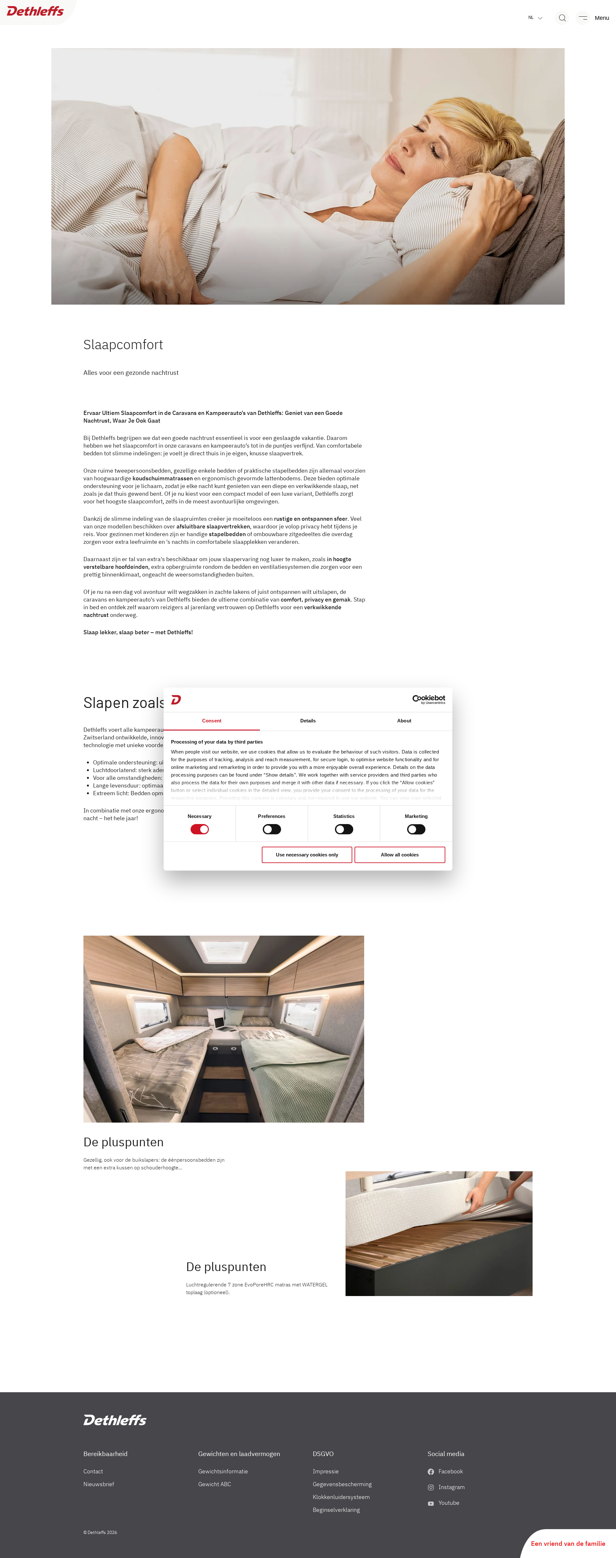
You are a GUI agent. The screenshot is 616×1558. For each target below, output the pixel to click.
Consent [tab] (211, 721)
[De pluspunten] (223, 1029)
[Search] (562, 18)
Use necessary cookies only (307, 855)
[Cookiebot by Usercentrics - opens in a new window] (417, 699)
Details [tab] (308, 721)
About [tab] (404, 721)
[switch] (272, 829)
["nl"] (115, 1420)
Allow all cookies (400, 855)
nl (531, 17)
